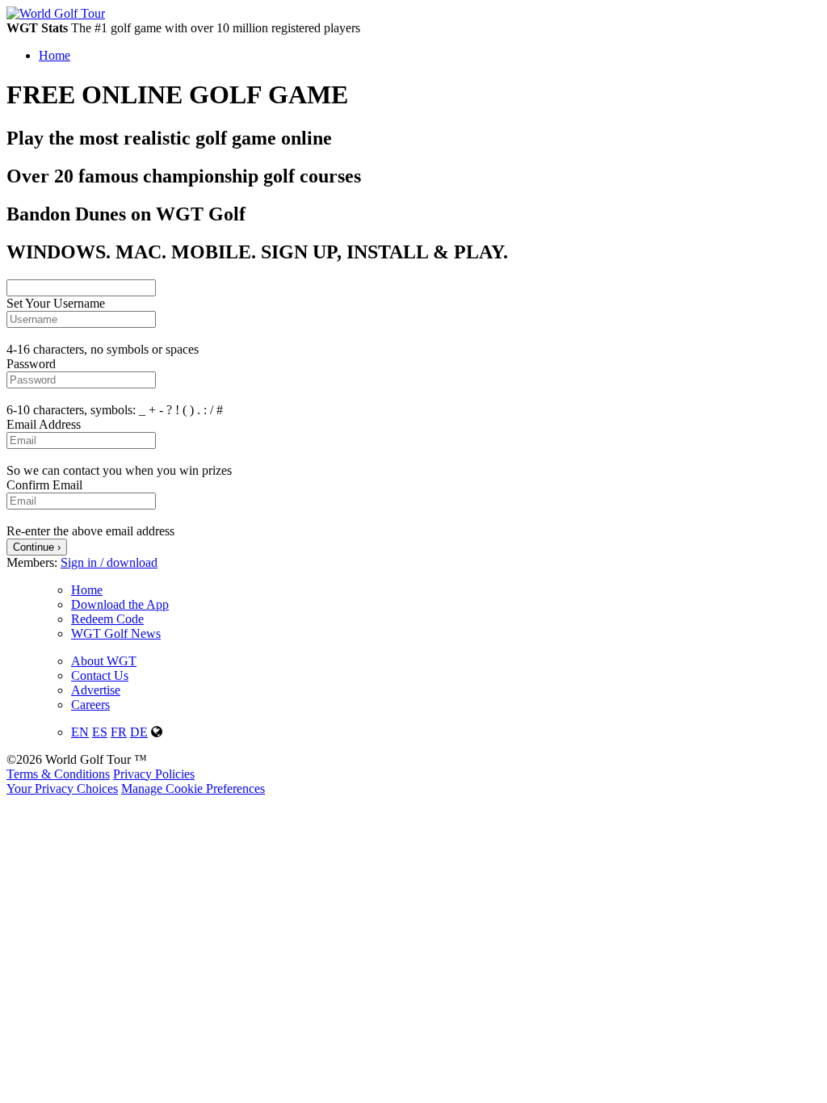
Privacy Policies (154, 774)
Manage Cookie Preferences (193, 788)
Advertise (95, 690)
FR (119, 732)
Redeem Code (107, 619)
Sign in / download (109, 562)
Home (87, 590)
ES (99, 732)
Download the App (120, 604)
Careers (90, 704)
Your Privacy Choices (62, 788)
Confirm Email (44, 485)
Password (31, 364)
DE (139, 732)
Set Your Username (55, 303)
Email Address (43, 424)
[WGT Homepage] (55, 13)
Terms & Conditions (58, 774)
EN (80, 732)
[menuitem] (430, 55)
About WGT (103, 661)
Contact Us (99, 675)
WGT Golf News (116, 633)
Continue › (37, 547)
